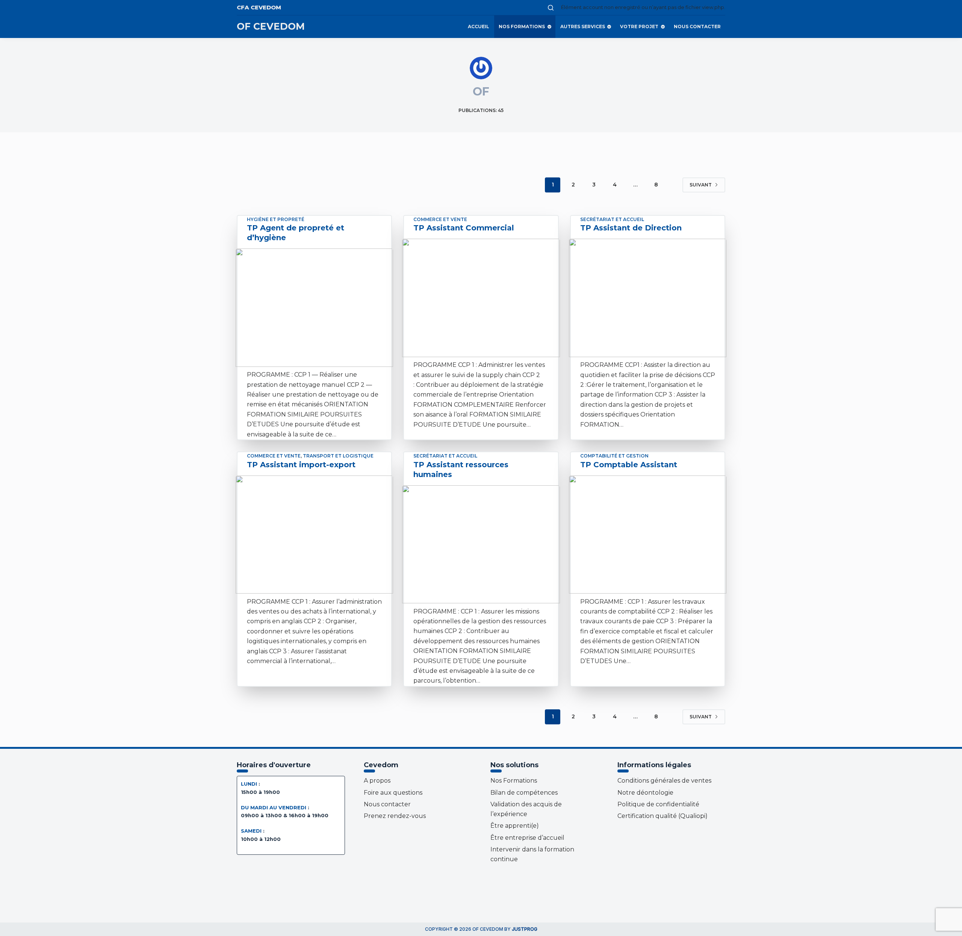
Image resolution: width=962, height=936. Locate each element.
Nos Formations (522, 26)
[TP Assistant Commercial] (481, 298)
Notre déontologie (645, 792)
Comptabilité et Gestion (614, 456)
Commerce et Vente (440, 219)
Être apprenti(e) (514, 825)
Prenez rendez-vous (395, 815)
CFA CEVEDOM (259, 7)
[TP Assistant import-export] (314, 535)
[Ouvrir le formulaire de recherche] (551, 8)
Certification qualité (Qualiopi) (662, 815)
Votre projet (639, 26)
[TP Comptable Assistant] (648, 535)
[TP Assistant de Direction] (648, 298)
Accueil (478, 26)
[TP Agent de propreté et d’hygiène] (314, 307)
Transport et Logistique (338, 456)
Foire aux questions (393, 792)
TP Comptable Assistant (628, 464)
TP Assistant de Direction (631, 227)
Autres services (582, 26)
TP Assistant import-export (301, 464)
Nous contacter (697, 26)
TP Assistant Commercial (463, 227)
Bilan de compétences (524, 792)
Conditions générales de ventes (664, 780)
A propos (377, 780)
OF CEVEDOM (271, 26)
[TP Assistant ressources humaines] (481, 544)
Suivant (701, 185)
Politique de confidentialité (658, 804)
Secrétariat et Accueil (612, 219)
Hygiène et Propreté (275, 219)
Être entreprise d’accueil (527, 837)
